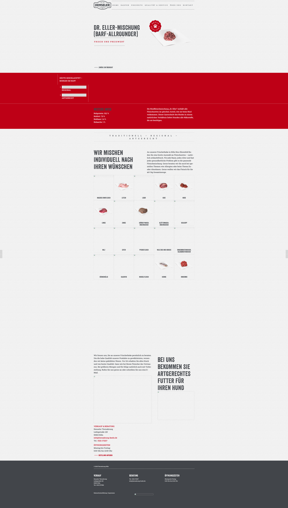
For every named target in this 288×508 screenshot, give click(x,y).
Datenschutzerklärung (100, 493)
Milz (103, 250)
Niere (184, 198)
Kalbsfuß (124, 277)
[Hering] (164, 264)
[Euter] (124, 237)
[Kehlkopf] (184, 210)
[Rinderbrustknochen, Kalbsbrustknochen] (184, 237)
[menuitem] (116, 5)
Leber (144, 198)
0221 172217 (102, 440)
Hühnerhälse (104, 277)
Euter (124, 250)
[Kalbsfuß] (124, 264)
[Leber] (144, 185)
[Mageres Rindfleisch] (104, 185)
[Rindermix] (184, 264)
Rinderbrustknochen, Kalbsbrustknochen (184, 251)
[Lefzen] (124, 185)
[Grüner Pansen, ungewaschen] (144, 210)
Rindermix (184, 277)
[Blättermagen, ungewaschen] (164, 210)
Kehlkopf (184, 223)
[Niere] (184, 185)
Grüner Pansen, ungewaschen (144, 224)
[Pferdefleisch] (144, 237)
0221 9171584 (100, 485)
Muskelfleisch (144, 277)
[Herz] (164, 185)
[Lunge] (104, 210)
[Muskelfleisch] (144, 264)
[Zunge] (124, 210)
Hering (164, 277)
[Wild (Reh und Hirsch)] (164, 237)
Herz (164, 198)
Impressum (111, 493)
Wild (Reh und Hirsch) (164, 250)
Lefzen (124, 198)
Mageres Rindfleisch (103, 198)
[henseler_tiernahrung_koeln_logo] (103, 5)
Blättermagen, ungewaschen (164, 224)
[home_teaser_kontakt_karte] (176, 405)
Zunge (124, 223)
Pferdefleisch (144, 250)
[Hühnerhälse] (104, 264)
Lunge (104, 223)
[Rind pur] (1, 254)
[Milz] (104, 237)
